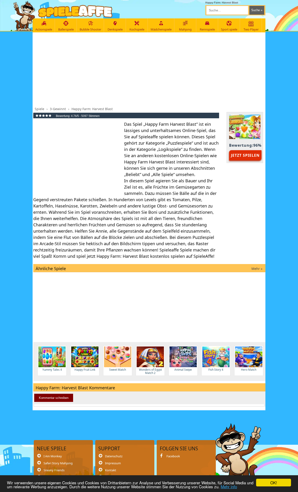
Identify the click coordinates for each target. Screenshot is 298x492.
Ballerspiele (66, 29)
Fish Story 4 (215, 370)
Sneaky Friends (54, 470)
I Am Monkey (53, 456)
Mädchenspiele (161, 29)
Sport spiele (229, 29)
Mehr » (256, 268)
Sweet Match (117, 370)
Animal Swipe (183, 370)
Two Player (251, 29)
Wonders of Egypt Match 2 (150, 371)
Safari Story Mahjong (58, 463)
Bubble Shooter (90, 29)
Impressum (113, 463)
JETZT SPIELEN (245, 155)
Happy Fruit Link (84, 370)
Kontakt (110, 470)
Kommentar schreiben (53, 398)
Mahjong (185, 29)
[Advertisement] (149, 68)
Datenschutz (113, 456)
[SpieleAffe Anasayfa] (75, 11)
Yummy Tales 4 (52, 370)
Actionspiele (43, 29)
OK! (273, 482)
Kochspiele (136, 29)
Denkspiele (115, 29)
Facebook (173, 456)
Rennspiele (207, 29)
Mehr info (229, 486)
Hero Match (248, 370)
